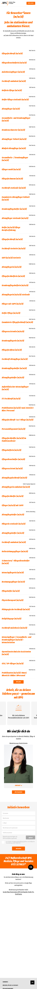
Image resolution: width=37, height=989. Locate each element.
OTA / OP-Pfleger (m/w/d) (12, 663)
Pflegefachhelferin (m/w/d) (13, 276)
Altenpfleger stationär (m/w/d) (15, 218)
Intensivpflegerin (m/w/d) (13, 572)
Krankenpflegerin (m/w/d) (13, 340)
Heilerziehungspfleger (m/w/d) (15, 551)
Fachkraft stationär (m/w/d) (14, 188)
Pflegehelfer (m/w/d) (11, 591)
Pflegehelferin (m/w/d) (11, 450)
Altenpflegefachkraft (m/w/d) (14, 477)
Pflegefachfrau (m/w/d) (12, 350)
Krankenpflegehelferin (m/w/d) (15, 285)
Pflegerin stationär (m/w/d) (13, 524)
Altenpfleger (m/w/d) (11, 109)
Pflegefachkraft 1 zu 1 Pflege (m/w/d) (17, 420)
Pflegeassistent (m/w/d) (12, 468)
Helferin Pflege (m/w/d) (12, 90)
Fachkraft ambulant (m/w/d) (14, 81)
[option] (18, 713)
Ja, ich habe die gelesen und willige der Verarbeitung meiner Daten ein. (20, 842)
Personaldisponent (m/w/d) (13, 429)
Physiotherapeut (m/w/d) (12, 600)
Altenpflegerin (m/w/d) (11, 267)
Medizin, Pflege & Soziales (10, 985)
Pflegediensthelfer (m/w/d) (13, 459)
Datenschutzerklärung (18, 841)
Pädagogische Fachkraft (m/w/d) (16, 609)
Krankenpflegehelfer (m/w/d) (14, 209)
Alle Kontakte (18, 792)
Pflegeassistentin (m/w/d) (13, 331)
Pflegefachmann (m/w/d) (12, 178)
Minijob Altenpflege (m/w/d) (14, 148)
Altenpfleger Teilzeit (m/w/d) (14, 139)
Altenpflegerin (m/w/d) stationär (16, 294)
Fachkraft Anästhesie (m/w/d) (14, 628)
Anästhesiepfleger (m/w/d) (13, 72)
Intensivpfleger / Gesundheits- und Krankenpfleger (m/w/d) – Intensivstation (16, 640)
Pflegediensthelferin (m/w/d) (14, 62)
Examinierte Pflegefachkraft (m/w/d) (17, 322)
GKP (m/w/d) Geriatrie (11, 257)
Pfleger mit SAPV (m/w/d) (12, 304)
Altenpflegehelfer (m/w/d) (13, 377)
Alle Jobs (18, 682)
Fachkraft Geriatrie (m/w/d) (13, 248)
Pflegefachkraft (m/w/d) (12, 53)
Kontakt (17, 785)
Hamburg (5, 982)
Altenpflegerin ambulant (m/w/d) (16, 487)
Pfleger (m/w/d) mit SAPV (12, 505)
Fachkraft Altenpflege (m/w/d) (15, 359)
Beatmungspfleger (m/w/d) (13, 582)
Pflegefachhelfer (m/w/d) (12, 496)
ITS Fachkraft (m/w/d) (11, 398)
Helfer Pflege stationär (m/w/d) (15, 99)
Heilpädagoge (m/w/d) (11, 618)
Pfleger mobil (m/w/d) (11, 169)
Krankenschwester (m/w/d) (13, 130)
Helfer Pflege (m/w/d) (11, 313)
